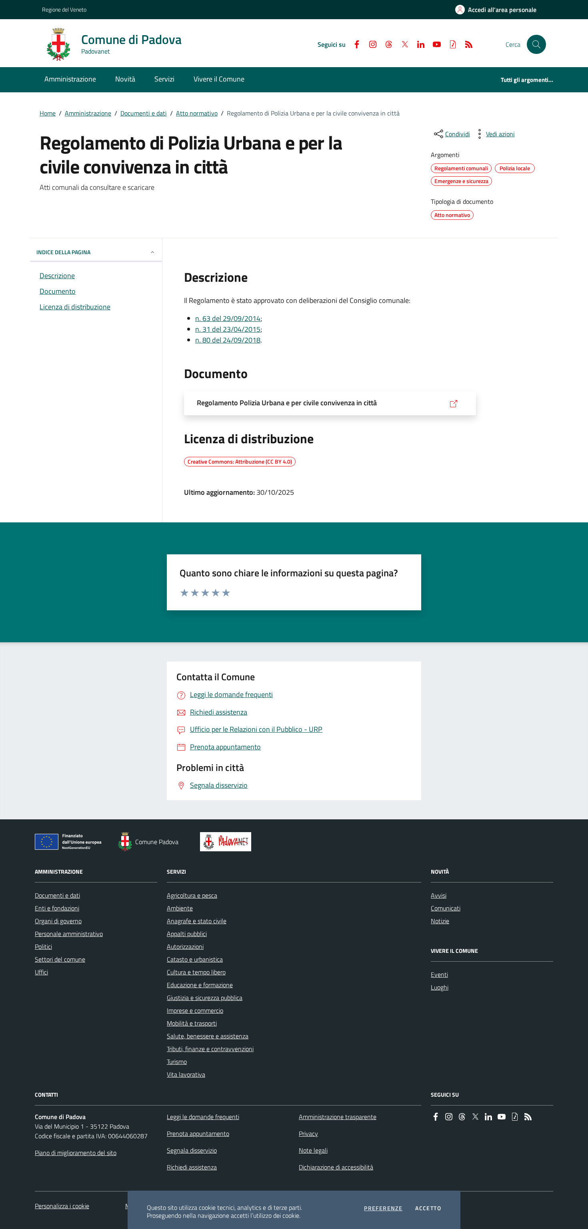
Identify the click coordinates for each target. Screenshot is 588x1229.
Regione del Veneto (64, 9)
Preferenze (383, 1208)
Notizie (440, 921)
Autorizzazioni (185, 946)
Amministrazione (88, 113)
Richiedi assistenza (192, 1167)
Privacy (308, 1133)
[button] (536, 44)
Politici (43, 946)
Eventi (439, 974)
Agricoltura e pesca (192, 895)
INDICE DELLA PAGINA (63, 252)
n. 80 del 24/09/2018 (227, 340)
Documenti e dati (143, 113)
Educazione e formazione (200, 985)
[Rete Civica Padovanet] (227, 841)
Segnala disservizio (192, 1150)
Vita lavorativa (186, 1074)
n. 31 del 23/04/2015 (227, 329)
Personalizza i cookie (62, 1206)
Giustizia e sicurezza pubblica (204, 997)
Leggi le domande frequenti (203, 1116)
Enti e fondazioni (57, 908)
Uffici (41, 972)
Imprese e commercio (195, 1010)
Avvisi (438, 895)
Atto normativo (197, 113)
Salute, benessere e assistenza (207, 1036)
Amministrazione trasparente (337, 1116)
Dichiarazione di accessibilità (336, 1167)
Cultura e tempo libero (196, 972)
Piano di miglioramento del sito (75, 1152)
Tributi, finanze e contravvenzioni (210, 1049)
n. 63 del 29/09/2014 (227, 318)
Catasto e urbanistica (195, 959)
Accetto (428, 1208)
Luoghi (439, 987)
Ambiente (180, 908)
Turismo (177, 1061)
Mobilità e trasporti (192, 1023)
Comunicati (445, 908)
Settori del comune (60, 959)
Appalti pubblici (187, 933)
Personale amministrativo (69, 933)
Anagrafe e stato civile (196, 921)
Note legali (313, 1150)
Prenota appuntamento (198, 1133)
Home (48, 113)
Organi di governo (58, 921)
